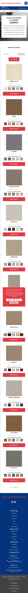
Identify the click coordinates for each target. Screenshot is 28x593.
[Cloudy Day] (13, 264)
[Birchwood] (14, 317)
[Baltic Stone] (14, 388)
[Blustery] (17, 194)
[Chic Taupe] (17, 88)
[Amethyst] (14, 142)
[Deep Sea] (21, 404)
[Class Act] (13, 123)
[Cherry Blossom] (21, 334)
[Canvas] (14, 212)
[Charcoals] (9, 229)
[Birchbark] (17, 158)
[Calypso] (9, 475)
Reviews (14, 534)
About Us (14, 531)
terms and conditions (13, 294)
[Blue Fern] (13, 194)
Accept (10, 299)
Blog (14, 539)
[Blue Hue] (9, 264)
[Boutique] (21, 194)
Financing (14, 547)
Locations (14, 536)
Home (2, 11)
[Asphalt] (14, 458)
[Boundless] (13, 88)
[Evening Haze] (21, 264)
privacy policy (19, 293)
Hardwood (14, 516)
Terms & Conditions (14, 588)
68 (18, 487)
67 (16, 487)
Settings (14, 302)
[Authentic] (14, 247)
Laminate (14, 518)
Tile (14, 524)
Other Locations (22, 8)
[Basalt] (13, 158)
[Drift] (17, 264)
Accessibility (14, 583)
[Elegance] (17, 123)
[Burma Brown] (9, 404)
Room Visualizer (14, 550)
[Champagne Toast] (9, 123)
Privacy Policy (14, 585)
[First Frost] (17, 229)
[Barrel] (14, 177)
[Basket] (9, 194)
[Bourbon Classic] (14, 107)
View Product (14, 93)
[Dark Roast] (13, 229)
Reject (18, 299)
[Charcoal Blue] (13, 475)
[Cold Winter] (17, 404)
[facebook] (12, 502)
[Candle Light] (13, 404)
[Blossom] (21, 158)
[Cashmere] (17, 334)
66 (14, 487)
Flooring (6, 11)
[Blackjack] (9, 334)
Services (14, 544)
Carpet (10, 11)
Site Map (14, 591)
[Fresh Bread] (21, 229)
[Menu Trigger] (26, 3)
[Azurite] (9, 158)
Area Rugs (14, 526)
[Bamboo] (9, 88)
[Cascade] (13, 334)
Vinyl (14, 521)
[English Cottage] (21, 123)
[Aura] (14, 71)
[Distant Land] (21, 475)
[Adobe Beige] (14, 282)
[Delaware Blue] (21, 88)
